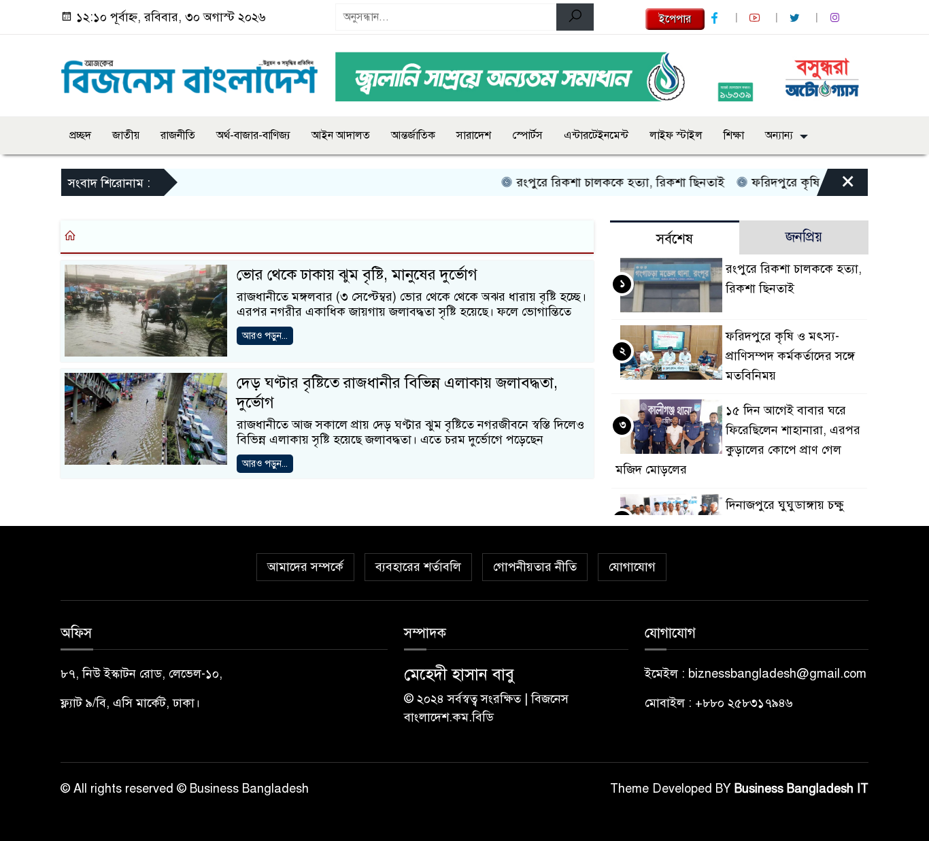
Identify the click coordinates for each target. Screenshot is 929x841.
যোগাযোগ (632, 566)
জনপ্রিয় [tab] (804, 237)
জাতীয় (125, 135)
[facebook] (716, 18)
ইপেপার (675, 19)
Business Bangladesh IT (801, 788)
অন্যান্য (779, 135)
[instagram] (836, 18)
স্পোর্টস (527, 135)
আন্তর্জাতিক (413, 135)
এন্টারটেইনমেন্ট (596, 135)
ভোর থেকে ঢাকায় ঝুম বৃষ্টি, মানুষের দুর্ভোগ (357, 274)
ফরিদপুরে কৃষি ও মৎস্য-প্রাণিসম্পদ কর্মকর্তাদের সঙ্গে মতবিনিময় (790, 356)
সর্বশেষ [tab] (674, 239)
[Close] (836, 185)
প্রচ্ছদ (80, 135)
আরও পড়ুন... (265, 336)
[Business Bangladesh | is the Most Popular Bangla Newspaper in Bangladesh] (190, 72)
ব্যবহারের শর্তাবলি (418, 566)
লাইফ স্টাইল (676, 135)
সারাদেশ (473, 135)
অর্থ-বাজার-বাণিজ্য (253, 135)
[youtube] (756, 18)
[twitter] (796, 18)
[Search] (575, 17)
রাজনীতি (178, 135)
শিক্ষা (734, 135)
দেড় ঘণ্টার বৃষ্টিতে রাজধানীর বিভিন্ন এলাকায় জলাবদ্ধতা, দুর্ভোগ (397, 392)
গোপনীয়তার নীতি (535, 566)
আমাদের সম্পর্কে (305, 566)
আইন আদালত (340, 135)
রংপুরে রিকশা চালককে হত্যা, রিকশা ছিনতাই (606, 182)
